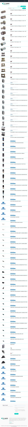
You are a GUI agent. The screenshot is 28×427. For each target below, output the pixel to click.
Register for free (23, 6)
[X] (13, 423)
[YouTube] (11, 423)
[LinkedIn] (9, 423)
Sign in (18, 6)
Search (24, 8)
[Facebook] (12, 423)
